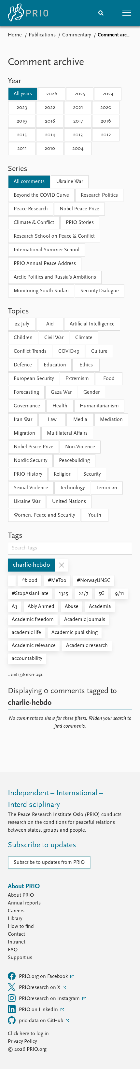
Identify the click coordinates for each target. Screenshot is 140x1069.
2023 (22, 107)
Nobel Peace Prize (79, 209)
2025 (80, 94)
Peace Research (31, 209)
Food (109, 378)
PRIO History (28, 474)
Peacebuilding (74, 460)
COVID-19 (68, 351)
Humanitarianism (99, 406)
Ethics (86, 365)
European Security (34, 378)
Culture (99, 351)
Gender (91, 392)
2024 (108, 94)
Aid (50, 324)
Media (80, 419)
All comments (29, 181)
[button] (127, 13)
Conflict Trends (30, 351)
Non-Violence (80, 447)
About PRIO (21, 895)
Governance (27, 406)
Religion (63, 474)
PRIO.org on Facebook (44, 976)
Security (92, 474)
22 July (22, 324)
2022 (50, 107)
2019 (22, 121)
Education (55, 365)
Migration (24, 433)
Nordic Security (30, 460)
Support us (20, 957)
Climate (83, 337)
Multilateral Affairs (67, 433)
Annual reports (24, 903)
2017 (78, 121)
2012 (106, 135)
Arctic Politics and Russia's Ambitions (55, 277)
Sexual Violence (31, 488)
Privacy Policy (22, 1041)
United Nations (69, 501)
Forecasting (26, 392)
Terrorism (106, 488)
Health (59, 406)
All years (23, 94)
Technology (72, 488)
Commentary (76, 35)
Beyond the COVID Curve (41, 195)
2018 (50, 121)
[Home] (28, 13)
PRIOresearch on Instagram (50, 998)
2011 (22, 148)
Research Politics (99, 195)
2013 (78, 135)
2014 (50, 135)
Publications (42, 35)
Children (23, 337)
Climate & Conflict (34, 222)
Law (52, 419)
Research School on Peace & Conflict (54, 236)
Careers (16, 911)
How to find (21, 926)
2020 (105, 107)
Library (15, 918)
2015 (22, 135)
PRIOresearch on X (40, 987)
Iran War (23, 419)
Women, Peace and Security (44, 515)
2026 (51, 94)
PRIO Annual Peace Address (45, 263)
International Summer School (46, 250)
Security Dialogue (99, 291)
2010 (50, 148)
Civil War (53, 337)
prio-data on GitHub (41, 1020)
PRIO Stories (80, 222)
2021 (78, 107)
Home (15, 35)
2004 (77, 148)
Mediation (111, 419)
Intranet (16, 942)
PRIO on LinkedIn (39, 1009)
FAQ (13, 950)
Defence (23, 365)
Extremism (77, 378)
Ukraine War (69, 181)
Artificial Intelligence (92, 324)
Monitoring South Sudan (41, 291)
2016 (106, 121)
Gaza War (61, 392)
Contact (16, 934)
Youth (94, 515)
